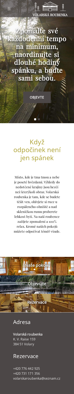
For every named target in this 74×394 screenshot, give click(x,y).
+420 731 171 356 (26, 373)
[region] (37, 61)
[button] (35, 119)
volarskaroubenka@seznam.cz (36, 378)
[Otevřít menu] (9, 8)
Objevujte (37, 283)
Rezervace (36, 302)
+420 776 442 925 (26, 368)
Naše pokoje (37, 265)
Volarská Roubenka (50, 15)
